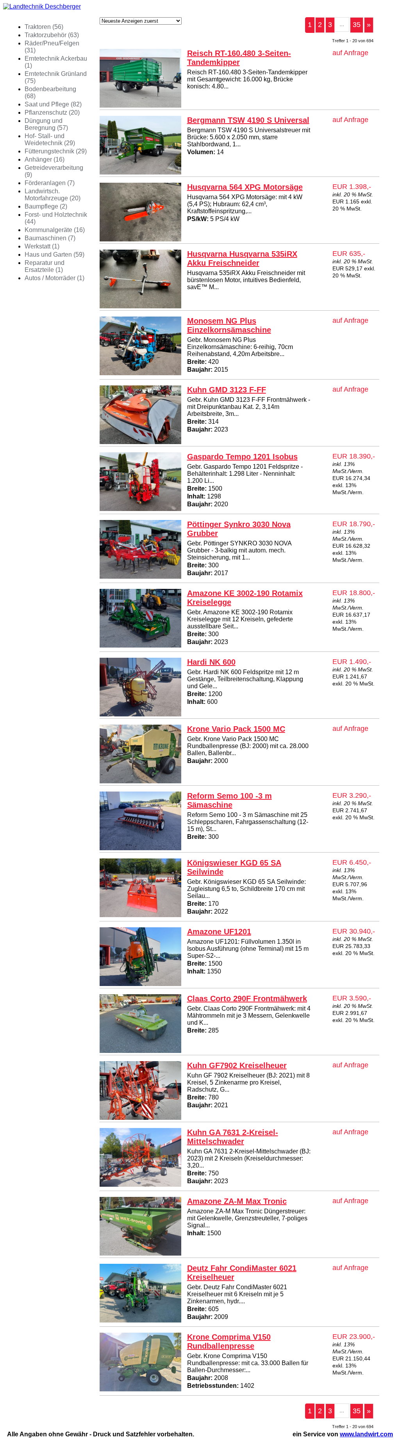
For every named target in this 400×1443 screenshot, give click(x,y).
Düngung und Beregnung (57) (46, 124)
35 (357, 25)
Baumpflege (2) (46, 206)
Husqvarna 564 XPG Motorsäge (245, 187)
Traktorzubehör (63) (52, 35)
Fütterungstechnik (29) (56, 151)
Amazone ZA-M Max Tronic (237, 1201)
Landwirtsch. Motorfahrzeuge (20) (52, 195)
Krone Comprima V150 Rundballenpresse (229, 1341)
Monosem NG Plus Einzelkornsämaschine (229, 325)
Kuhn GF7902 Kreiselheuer (237, 1065)
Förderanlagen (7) (50, 183)
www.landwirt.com (366, 1434)
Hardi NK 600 (211, 662)
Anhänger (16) (44, 159)
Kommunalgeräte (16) (55, 230)
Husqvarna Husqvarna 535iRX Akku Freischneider (242, 258)
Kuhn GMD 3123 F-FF (226, 389)
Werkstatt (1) (42, 246)
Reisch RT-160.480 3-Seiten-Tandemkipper (239, 58)
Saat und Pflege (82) (53, 104)
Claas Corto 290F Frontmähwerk (247, 998)
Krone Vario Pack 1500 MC (236, 729)
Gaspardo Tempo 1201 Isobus (242, 456)
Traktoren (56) (44, 26)
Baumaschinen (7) (50, 238)
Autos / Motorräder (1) (54, 278)
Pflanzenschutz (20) (52, 112)
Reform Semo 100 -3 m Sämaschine (229, 800)
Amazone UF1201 (219, 931)
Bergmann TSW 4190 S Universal (248, 120)
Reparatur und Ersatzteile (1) (44, 266)
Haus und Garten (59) (54, 254)
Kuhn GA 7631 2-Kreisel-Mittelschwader (232, 1137)
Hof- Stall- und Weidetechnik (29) (50, 139)
